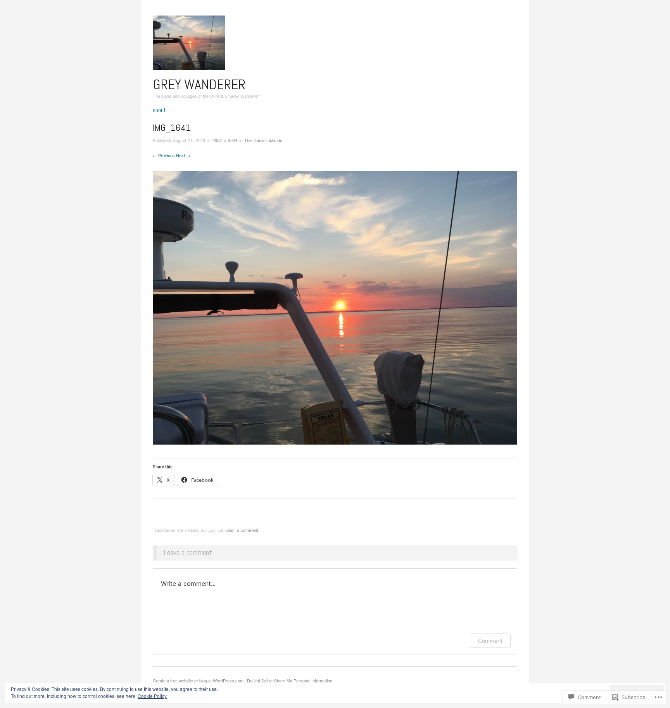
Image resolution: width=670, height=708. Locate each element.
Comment (490, 640)
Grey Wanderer (199, 84)
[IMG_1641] (335, 306)
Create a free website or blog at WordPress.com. (199, 680)
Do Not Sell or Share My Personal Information (289, 680)
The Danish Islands (263, 140)
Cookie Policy (152, 695)
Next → (183, 155)
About (159, 110)
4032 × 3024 (224, 140)
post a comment (242, 530)
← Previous (164, 155)
